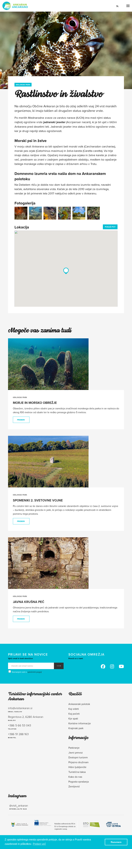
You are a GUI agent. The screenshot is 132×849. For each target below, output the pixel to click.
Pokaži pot (110, 226)
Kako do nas (75, 776)
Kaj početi (74, 713)
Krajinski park (23, 84)
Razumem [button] (116, 842)
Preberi (21, 419)
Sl (117, 6)
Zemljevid (74, 786)
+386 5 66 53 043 (19, 725)
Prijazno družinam (78, 762)
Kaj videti (73, 709)
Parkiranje (74, 747)
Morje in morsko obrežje (35, 402)
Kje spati (73, 718)
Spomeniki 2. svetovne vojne (38, 500)
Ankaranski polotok (79, 704)
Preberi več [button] (39, 844)
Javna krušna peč (28, 601)
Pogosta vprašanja (78, 781)
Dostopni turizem (78, 757)
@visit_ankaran (18, 805)
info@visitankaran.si (20, 708)
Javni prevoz (75, 752)
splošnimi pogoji (35, 672)
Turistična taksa (77, 772)
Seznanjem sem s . (26, 672)
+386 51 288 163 (18, 734)
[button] (66, 270)
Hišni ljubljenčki (77, 767)
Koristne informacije (79, 723)
